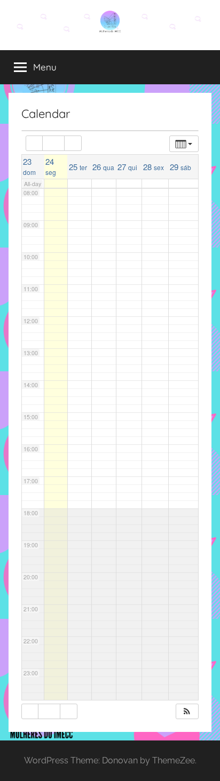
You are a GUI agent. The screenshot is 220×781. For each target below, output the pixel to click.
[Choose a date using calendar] (53, 143)
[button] (187, 711)
